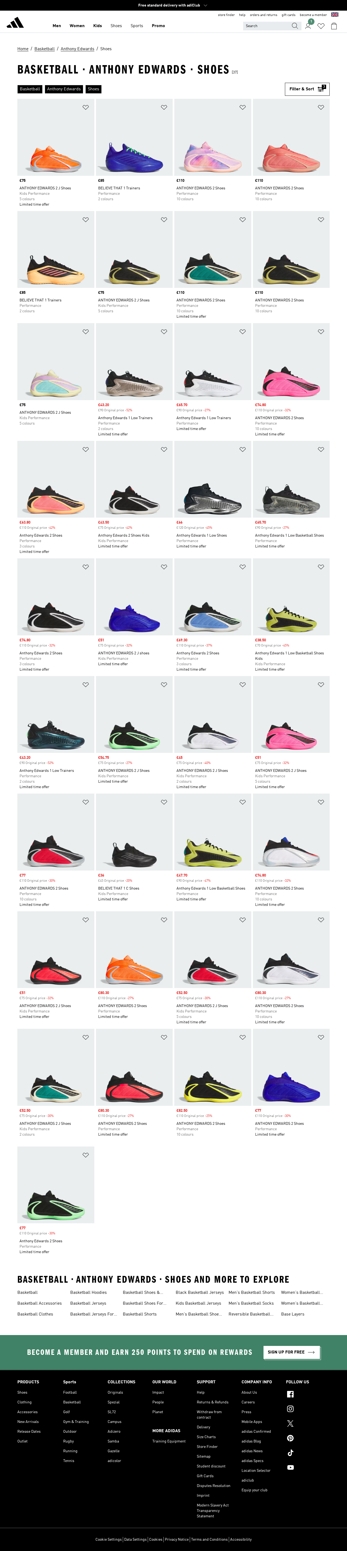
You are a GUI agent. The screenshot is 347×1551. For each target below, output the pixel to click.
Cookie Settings (108, 1540)
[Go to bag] (333, 26)
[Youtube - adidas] (308, 1468)
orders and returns (263, 15)
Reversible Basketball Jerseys (249, 1315)
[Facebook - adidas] (308, 1395)
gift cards (288, 15)
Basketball (27, 1293)
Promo (158, 26)
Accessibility (241, 1540)
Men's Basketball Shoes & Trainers (198, 1315)
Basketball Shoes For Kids (143, 1304)
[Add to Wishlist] (85, 108)
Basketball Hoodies (88, 1293)
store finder (226, 15)
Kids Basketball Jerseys (198, 1303)
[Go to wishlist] (320, 26)
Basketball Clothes (35, 1314)
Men (57, 26)
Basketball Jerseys (88, 1303)
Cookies (155, 1540)
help (242, 15)
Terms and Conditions (209, 1540)
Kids (97, 26)
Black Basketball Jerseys (200, 1293)
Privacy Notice (177, 1540)
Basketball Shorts (140, 1314)
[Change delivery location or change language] (334, 15)
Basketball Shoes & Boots (141, 1293)
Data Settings (135, 1540)
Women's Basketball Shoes (300, 1293)
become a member (313, 15)
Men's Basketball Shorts (252, 1293)
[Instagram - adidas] (308, 1409)
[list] (151, 89)
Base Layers (292, 1314)
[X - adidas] (308, 1424)
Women (77, 26)
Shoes (116, 26)
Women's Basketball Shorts (300, 1304)
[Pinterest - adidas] (308, 1439)
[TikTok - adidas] (308, 1453)
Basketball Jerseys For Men (92, 1315)
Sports (137, 26)
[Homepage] (15, 23)
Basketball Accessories (39, 1303)
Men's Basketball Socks (251, 1303)
